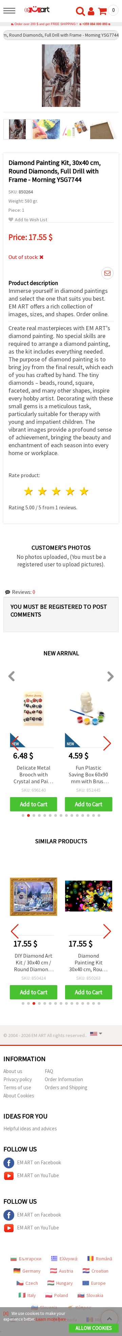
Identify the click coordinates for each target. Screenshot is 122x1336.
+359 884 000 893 (94, 24)
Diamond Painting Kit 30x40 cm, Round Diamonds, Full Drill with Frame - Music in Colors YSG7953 (88, 963)
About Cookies (18, 1095)
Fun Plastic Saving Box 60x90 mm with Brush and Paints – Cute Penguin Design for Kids (88, 775)
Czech (31, 1283)
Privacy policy (17, 1079)
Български (30, 1259)
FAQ (49, 1071)
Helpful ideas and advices (30, 1128)
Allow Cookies (94, 1328)
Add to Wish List (31, 219)
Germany (31, 1271)
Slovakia (94, 1295)
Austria (66, 1271)
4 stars (70, 491)
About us (12, 1071)
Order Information (64, 1079)
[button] (23, 815)
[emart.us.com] (34, 9)
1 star (29, 491)
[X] (5, 1313)
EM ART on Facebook (39, 1162)
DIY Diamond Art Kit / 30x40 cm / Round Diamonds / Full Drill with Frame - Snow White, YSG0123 (33, 963)
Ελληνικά (69, 1259)
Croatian (100, 1271)
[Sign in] (92, 11)
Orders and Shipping (66, 1087)
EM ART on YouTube (38, 1175)
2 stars (43, 491)
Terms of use (17, 1087)
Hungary (64, 1283)
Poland (61, 1295)
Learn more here (51, 1319)
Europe (98, 1283)
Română (104, 1259)
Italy (31, 1295)
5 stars (84, 491)
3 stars (57, 491)
